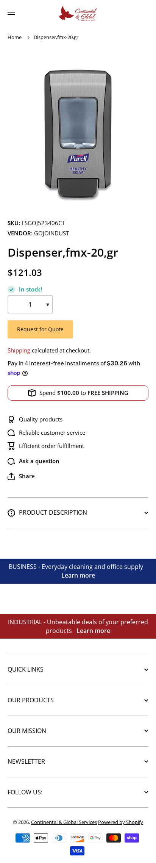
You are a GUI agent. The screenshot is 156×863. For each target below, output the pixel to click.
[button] (21, 476)
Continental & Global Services (64, 822)
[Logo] (78, 13)
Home (15, 37)
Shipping (19, 350)
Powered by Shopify (120, 822)
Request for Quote (40, 329)
